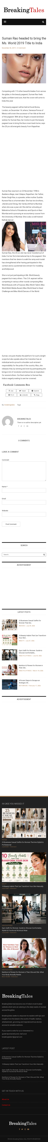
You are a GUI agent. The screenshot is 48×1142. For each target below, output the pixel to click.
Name (4, 486)
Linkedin (25, 395)
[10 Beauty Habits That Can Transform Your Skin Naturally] (9, 640)
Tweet (24, 391)
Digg (37, 395)
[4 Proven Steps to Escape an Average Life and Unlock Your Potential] (9, 684)
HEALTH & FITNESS (25, 656)
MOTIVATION (23, 686)
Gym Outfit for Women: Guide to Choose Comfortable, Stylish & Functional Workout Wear (22, 1070)
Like (11, 391)
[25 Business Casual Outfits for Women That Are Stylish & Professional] (9, 625)
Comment (5, 460)
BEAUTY (21, 641)
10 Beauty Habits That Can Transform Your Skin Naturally (22, 886)
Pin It (12, 395)
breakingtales (9, 405)
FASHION (22, 626)
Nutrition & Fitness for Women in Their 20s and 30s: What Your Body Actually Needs (23, 1078)
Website (5, 510)
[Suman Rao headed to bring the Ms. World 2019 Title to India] (24, 70)
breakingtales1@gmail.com (12, 1037)
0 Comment (21, 48)
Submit (36, 391)
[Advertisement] (24, 159)
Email (4, 498)
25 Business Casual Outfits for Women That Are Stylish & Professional (23, 1057)
